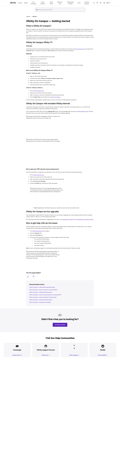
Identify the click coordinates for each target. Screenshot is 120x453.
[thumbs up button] (28, 276)
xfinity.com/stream (55, 97)
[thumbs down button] (34, 276)
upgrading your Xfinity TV (68, 219)
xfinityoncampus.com (80, 49)
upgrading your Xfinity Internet (85, 219)
